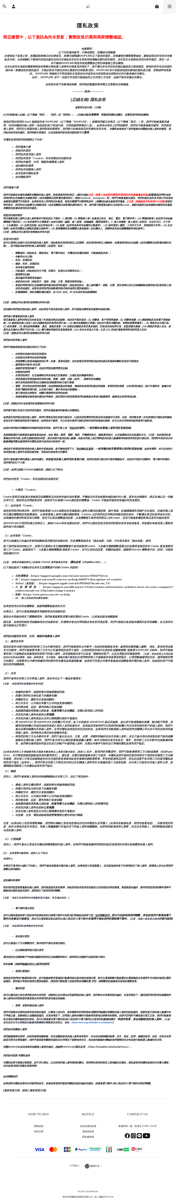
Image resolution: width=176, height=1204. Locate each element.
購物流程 (38, 1126)
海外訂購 (38, 1132)
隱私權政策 (88, 1137)
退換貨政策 (88, 1132)
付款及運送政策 (88, 1126)
